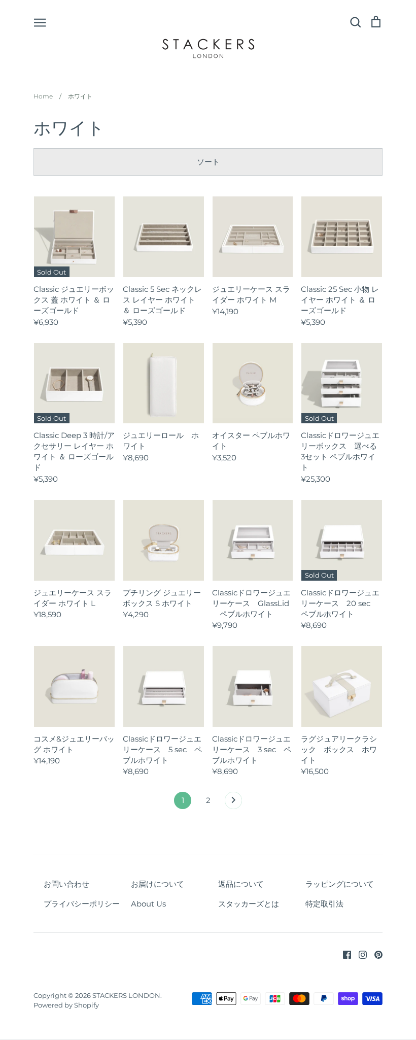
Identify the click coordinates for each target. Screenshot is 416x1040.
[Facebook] (343, 954)
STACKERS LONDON (126, 995)
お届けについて (157, 884)
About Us (148, 904)
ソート (208, 161)
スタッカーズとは (248, 904)
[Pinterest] (375, 954)
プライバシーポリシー (82, 904)
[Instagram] (359, 954)
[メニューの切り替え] (40, 21)
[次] (233, 803)
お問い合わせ (66, 884)
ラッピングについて (339, 884)
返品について (241, 884)
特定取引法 (324, 904)
